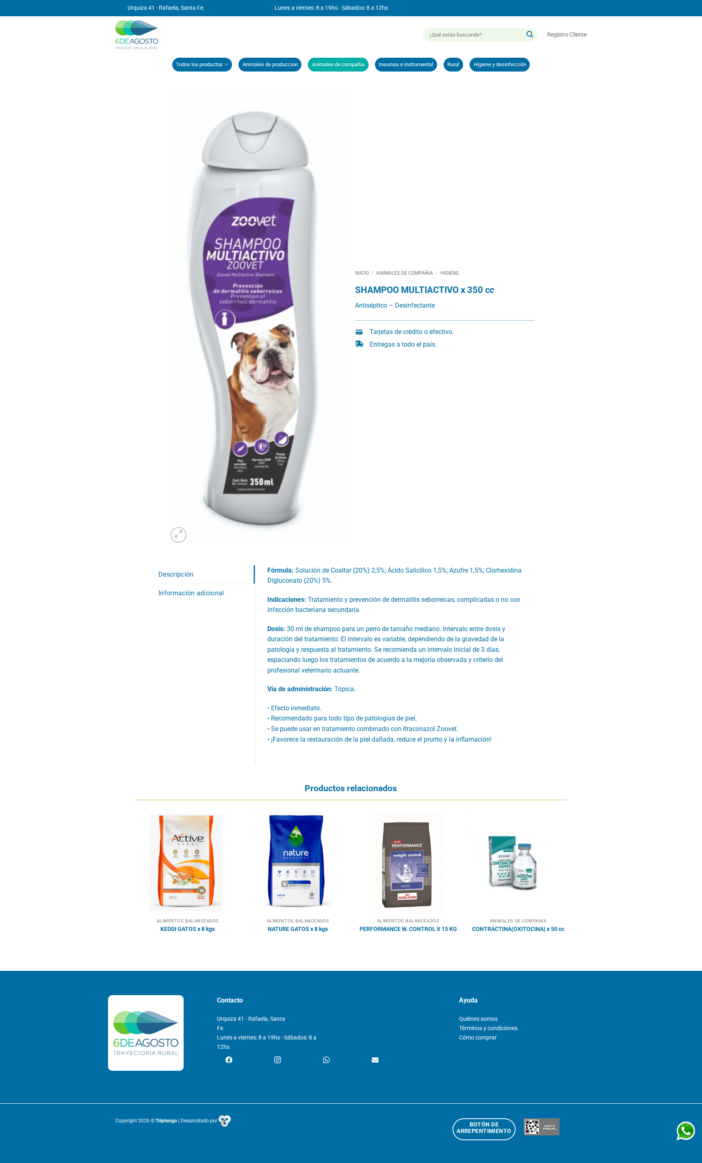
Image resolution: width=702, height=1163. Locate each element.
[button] (567, 34)
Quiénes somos (478, 1018)
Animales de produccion (270, 64)
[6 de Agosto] (140, 34)
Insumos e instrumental (406, 64)
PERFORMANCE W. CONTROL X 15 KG (408, 929)
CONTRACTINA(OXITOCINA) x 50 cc (518, 929)
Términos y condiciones (488, 1028)
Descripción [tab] (176, 574)
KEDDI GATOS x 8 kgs (187, 929)
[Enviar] (530, 35)
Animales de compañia (338, 64)
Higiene (449, 273)
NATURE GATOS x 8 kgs (298, 929)
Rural (453, 64)
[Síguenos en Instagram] (277, 1060)
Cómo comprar (478, 1037)
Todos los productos (199, 64)
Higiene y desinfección (500, 64)
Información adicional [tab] (191, 593)
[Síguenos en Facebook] (229, 1060)
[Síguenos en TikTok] (326, 1060)
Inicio (362, 273)
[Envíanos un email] (375, 1060)
